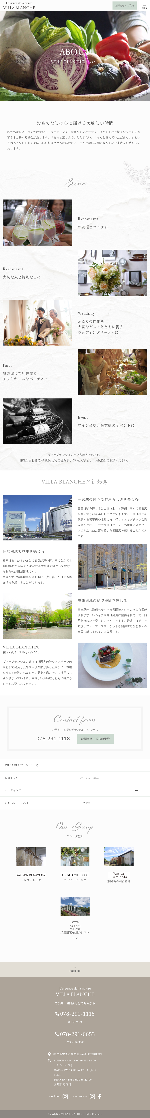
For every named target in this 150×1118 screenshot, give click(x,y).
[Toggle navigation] (144, 5)
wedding (55, 1096)
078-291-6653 (77, 1037)
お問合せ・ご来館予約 (95, 738)
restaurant (80, 1096)
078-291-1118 (53, 738)
